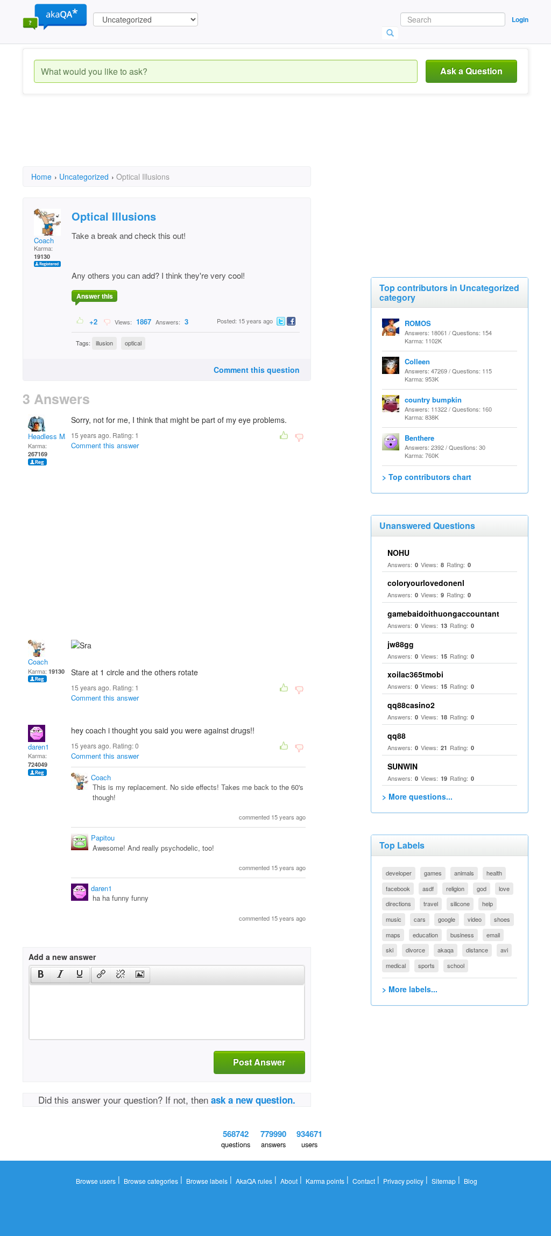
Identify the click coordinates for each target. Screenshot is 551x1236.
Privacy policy (403, 1180)
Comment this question (257, 369)
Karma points (325, 1180)
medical (396, 965)
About (289, 1180)
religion (455, 888)
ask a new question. (253, 1099)
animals (464, 872)
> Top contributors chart (426, 476)
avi (504, 949)
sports (426, 965)
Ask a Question (471, 71)
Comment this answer (105, 445)
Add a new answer (62, 956)
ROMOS (418, 323)
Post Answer (259, 1062)
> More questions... (417, 796)
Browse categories (151, 1180)
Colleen (417, 361)
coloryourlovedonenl (425, 582)
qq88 (396, 735)
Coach (44, 240)
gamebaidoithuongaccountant (443, 613)
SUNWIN (402, 766)
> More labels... (409, 989)
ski (389, 949)
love (504, 888)
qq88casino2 (411, 705)
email (493, 934)
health (494, 872)
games (433, 872)
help (487, 903)
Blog (470, 1180)
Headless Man (50, 436)
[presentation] (41, 975)
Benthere (419, 438)
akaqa (445, 949)
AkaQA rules (254, 1180)
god (481, 888)
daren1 (38, 746)
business (462, 934)
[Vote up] (80, 321)
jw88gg (400, 644)
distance (477, 949)
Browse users (96, 1180)
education (425, 934)
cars (420, 919)
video (475, 919)
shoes (502, 919)
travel (430, 903)
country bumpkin (433, 399)
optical (133, 342)
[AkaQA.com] (55, 16)
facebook (398, 888)
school (455, 965)
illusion (104, 342)
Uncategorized (84, 176)
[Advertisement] (218, 140)
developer (399, 872)
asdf (428, 888)
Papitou (103, 837)
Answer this (94, 296)
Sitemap (444, 1180)
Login (520, 19)
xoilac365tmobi (415, 674)
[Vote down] (106, 321)
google (446, 919)
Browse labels (207, 1180)
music (393, 919)
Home (41, 176)
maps (393, 934)
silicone (460, 903)
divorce (415, 949)
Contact (363, 1180)
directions (398, 903)
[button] (41, 975)
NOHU (398, 552)
